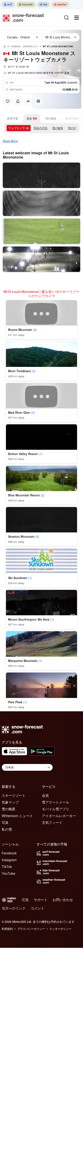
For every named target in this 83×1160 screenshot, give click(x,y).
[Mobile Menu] (76, 17)
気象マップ (10, 802)
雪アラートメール (55, 802)
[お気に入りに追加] (7, 101)
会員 (45, 795)
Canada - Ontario (24, 46)
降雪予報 (12, 118)
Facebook (9, 853)
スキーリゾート (14, 795)
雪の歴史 (50, 118)
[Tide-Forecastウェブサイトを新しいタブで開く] (43, 4)
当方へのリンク (14, 908)
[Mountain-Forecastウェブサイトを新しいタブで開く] (26, 4)
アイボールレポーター (59, 815)
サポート (40, 899)
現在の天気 (40, 128)
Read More (10, 141)
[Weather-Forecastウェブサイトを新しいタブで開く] (60, 4)
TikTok (7, 866)
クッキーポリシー (60, 929)
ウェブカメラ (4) (18, 128)
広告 (25, 899)
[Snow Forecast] (22, 17)
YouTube (8, 873)
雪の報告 (57, 128)
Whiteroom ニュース (17, 815)
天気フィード (52, 822)
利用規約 (7, 929)
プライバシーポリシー (31, 929)
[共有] (28, 101)
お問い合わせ (63, 899)
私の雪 (7, 829)
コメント (37, 908)
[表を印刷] (38, 101)
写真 (5, 822)
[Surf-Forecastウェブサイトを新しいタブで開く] (8, 4)
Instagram (9, 859)
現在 (29, 118)
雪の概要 (8, 808)
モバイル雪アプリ (55, 808)
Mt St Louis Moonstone (58, 46)
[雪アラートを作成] (18, 101)
